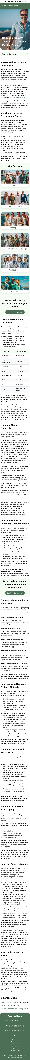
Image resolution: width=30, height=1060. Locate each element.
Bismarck (11, 1005)
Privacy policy (15, 1048)
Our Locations (15, 1044)
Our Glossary (15, 1042)
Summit (18, 1005)
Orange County (23, 1009)
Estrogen (5, 366)
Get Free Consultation (15, 312)
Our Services (15, 1046)
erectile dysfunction (18, 97)
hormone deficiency (12, 432)
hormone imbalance (7, 82)
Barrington (16, 1002)
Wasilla (9, 1002)
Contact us (15, 1040)
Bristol (3, 1002)
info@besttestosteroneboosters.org (15, 1)
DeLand (24, 1002)
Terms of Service (15, 1050)
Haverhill (3, 1009)
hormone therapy (13, 454)
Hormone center (10, 6)
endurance (17, 136)
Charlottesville (12, 1009)
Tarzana (3, 1005)
